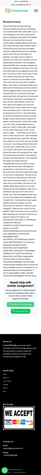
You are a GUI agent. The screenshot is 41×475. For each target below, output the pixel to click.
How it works (7, 381)
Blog (4, 391)
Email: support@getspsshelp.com (21, 4)
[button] (4, 470)
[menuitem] (7, 472)
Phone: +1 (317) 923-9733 (21, 1)
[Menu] (35, 10)
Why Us (5, 388)
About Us (6, 377)
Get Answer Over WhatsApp (21, 304)
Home (5, 374)
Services (5, 384)
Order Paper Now (21, 311)
